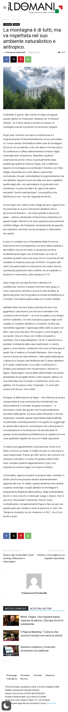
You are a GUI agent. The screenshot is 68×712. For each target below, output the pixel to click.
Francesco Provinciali (15, 52)
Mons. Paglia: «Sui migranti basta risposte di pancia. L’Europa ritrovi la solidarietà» (42, 620)
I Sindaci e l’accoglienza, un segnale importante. (51, 557)
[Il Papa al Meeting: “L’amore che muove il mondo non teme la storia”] (11, 635)
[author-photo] (34, 588)
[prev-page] (5, 662)
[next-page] (10, 662)
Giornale (16, 19)
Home (6, 19)
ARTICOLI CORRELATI (15, 608)
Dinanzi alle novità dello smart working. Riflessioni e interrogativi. (18, 558)
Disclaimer (51, 703)
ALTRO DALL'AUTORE (41, 608)
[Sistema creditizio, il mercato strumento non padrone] (11, 650)
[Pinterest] (21, 59)
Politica (16, 24)
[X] (13, 59)
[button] (6, 705)
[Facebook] (6, 59)
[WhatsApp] (28, 59)
